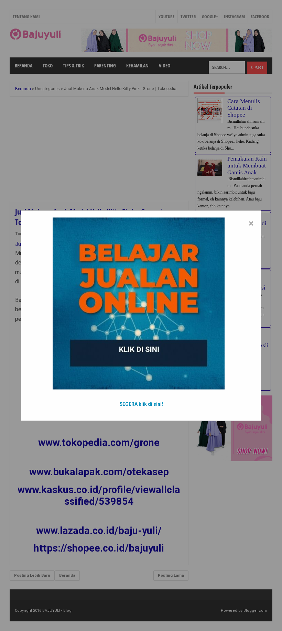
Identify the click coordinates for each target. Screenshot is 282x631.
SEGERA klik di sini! (141, 403)
